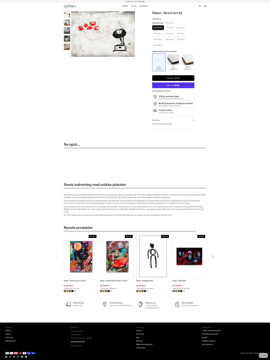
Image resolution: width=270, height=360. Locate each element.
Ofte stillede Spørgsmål (210, 334)
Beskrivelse (156, 120)
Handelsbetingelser (208, 341)
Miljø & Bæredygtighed (144, 344)
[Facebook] (6, 357)
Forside (139, 331)
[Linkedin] (22, 357)
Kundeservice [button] (206, 327)
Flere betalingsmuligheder (161, 91)
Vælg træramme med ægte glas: (164, 51)
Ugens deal (9, 337)
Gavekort (139, 341)
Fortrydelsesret (207, 344)
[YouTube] (26, 357)
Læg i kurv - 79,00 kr (173, 78)
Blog (138, 337)
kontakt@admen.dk (78, 341)
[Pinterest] (14, 357)
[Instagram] (18, 357)
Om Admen (140, 334)
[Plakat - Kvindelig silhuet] (153, 291)
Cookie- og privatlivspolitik (211, 331)
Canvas (7, 334)
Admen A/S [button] (74, 327)
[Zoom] (103, 34)
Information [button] (140, 327)
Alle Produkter (10, 341)
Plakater (8, 331)
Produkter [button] (8, 327)
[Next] (213, 256)
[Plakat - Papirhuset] (189, 291)
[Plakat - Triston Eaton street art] (81, 291)
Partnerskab (140, 348)
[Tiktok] (10, 357)
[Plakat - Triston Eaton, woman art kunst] (117, 291)
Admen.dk (245, 353)
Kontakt (204, 337)
